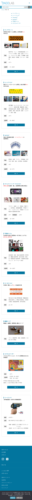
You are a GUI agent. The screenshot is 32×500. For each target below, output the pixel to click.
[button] (26, 7)
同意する (13, 497)
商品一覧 (4, 464)
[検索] (29, 7)
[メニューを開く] (29, 3)
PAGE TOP (29, 483)
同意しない (19, 497)
